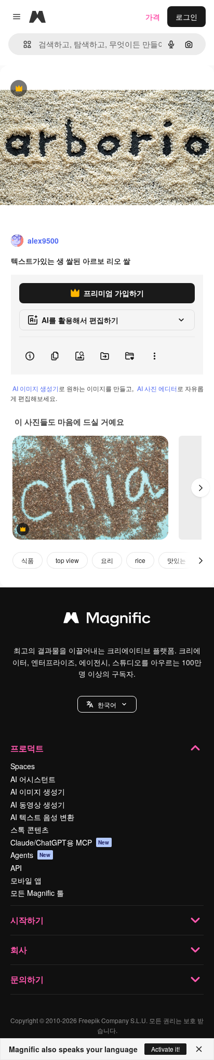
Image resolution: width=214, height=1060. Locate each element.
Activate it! (165, 1048)
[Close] (199, 1049)
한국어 (107, 704)
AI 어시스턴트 (33, 779)
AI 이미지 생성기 (35, 388)
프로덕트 (27, 748)
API (16, 868)
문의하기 (27, 979)
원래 (60, 89)
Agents (30, 855)
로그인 (186, 16)
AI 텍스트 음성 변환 (42, 817)
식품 (27, 560)
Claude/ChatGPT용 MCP (60, 842)
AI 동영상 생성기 (37, 804)
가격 (152, 16)
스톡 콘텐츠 (29, 829)
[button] (107, 704)
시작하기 (27, 920)
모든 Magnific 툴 (37, 893)
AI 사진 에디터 (157, 388)
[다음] (200, 488)
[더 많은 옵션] (154, 355)
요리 (107, 560)
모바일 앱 (26, 880)
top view (67, 560)
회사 (18, 950)
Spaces (22, 766)
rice (140, 560)
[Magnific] (107, 620)
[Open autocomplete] (23, 44)
